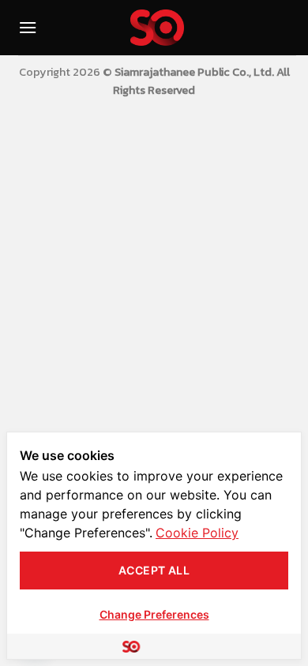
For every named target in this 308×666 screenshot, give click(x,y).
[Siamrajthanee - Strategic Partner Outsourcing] (157, 28)
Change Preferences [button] (154, 614)
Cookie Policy (197, 533)
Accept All (154, 570)
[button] (27, 27)
